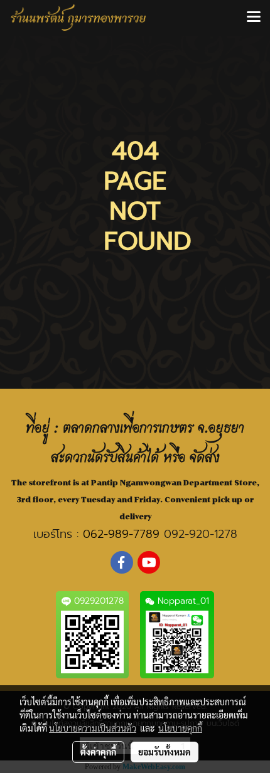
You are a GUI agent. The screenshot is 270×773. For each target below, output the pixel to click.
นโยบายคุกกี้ (180, 728)
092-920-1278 (200, 534)
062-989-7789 (121, 534)
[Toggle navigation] (253, 17)
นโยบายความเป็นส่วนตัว (92, 728)
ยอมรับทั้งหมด (164, 751)
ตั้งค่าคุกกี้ (98, 751)
